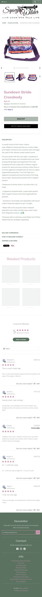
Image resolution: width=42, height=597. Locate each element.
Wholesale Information (21, 577)
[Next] (40, 68)
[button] (21, 126)
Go (38, 532)
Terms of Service (21, 574)
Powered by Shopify (21, 590)
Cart (38, 2)
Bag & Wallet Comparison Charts (21, 579)
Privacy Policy (21, 572)
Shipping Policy (21, 567)
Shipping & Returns (9, 241)
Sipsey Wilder (23, 588)
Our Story (21, 563)
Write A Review (21, 339)
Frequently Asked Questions (21, 561)
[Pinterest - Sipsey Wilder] (24, 549)
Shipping (7, 104)
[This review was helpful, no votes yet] (34, 384)
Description (6, 139)
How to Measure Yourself (12, 237)
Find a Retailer (21, 581)
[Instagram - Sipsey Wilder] (21, 549)
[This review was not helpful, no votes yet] (38, 384)
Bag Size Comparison (10, 233)
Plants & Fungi (13, 23)
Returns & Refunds (21, 570)
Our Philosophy (21, 565)
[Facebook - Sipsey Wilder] (17, 549)
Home (4, 23)
